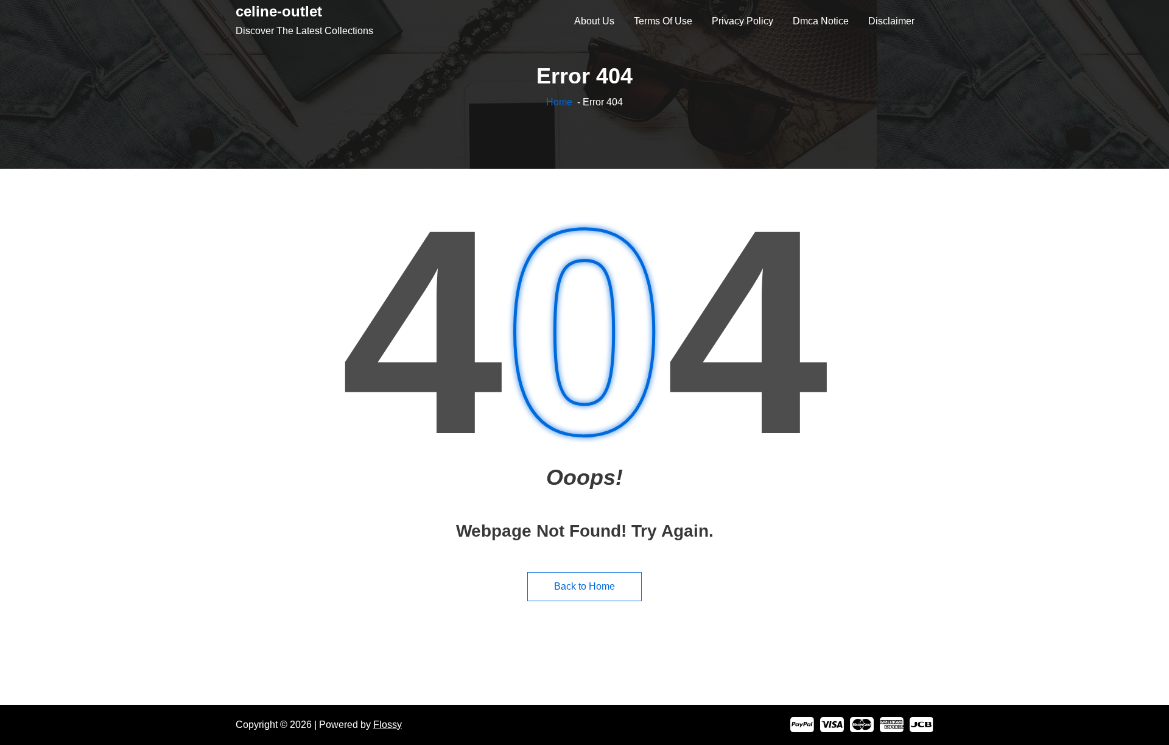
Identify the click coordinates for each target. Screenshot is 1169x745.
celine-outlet (279, 11)
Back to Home (584, 586)
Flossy (387, 724)
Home (559, 102)
